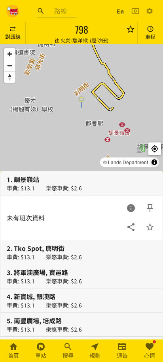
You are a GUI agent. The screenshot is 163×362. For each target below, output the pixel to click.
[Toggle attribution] (154, 162)
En (120, 11)
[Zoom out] (9, 65)
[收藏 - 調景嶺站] (149, 227)
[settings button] (149, 11)
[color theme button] (135, 11)
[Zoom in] (9, 54)
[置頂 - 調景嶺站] (149, 208)
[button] (81, 102)
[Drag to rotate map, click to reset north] (9, 77)
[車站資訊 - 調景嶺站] (130, 208)
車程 (150, 36)
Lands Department (128, 162)
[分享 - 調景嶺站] (130, 227)
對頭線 (13, 36)
